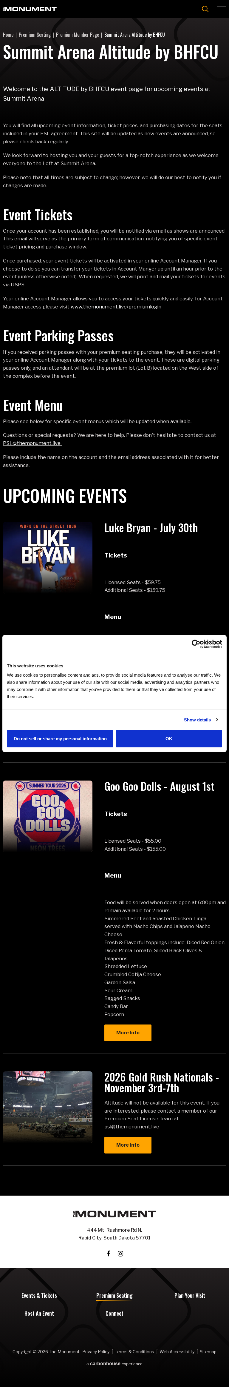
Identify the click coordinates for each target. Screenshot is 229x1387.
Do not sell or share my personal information (60, 738)
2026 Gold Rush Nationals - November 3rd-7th (161, 1082)
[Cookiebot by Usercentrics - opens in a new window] (196, 643)
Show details (197, 719)
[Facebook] (108, 1253)
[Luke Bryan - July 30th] (47, 558)
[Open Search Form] (205, 9)
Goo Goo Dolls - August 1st (159, 786)
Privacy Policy (95, 1351)
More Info (128, 1033)
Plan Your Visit (189, 1296)
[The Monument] (30, 9)
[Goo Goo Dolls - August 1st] (47, 816)
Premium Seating (35, 34)
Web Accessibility (177, 1351)
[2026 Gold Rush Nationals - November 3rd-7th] (47, 1107)
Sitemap (208, 1351)
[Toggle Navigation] (221, 8)
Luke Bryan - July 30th (151, 527)
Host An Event (39, 1314)
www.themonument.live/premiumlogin (116, 307)
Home (8, 34)
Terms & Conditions (134, 1351)
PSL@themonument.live (32, 443)
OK (168, 738)
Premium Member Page (77, 34)
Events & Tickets (39, 1296)
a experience (114, 1363)
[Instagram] (120, 1253)
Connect (114, 1314)
